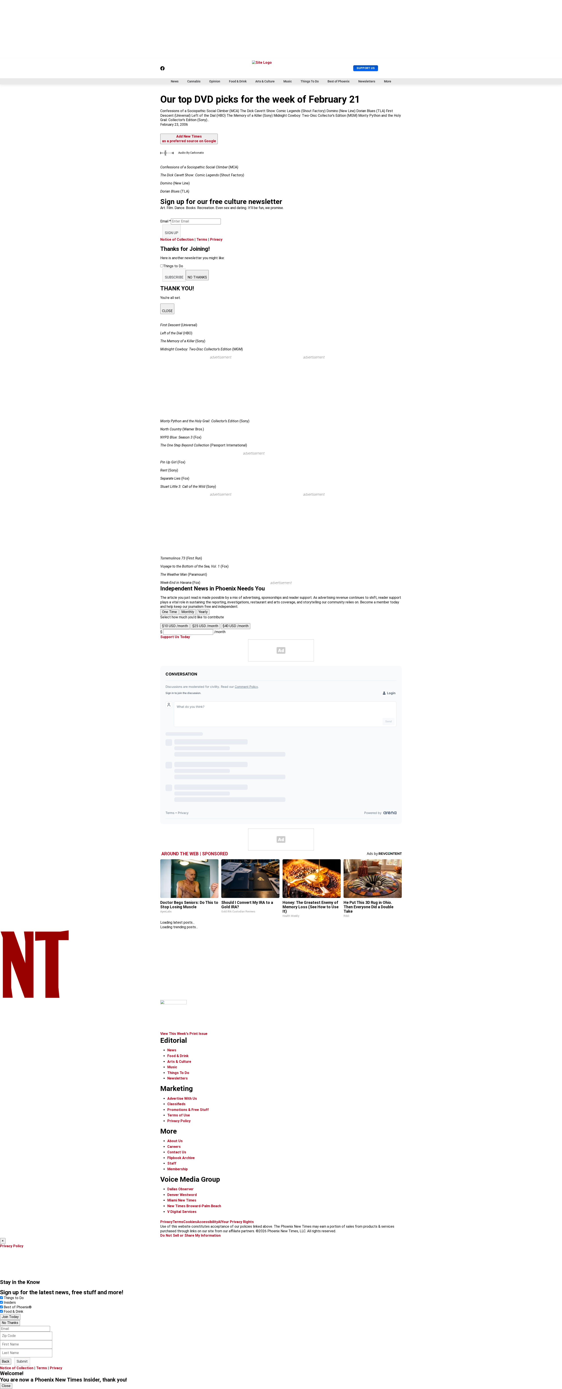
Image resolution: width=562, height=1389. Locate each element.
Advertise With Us (182, 1098)
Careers (174, 1147)
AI (219, 1222)
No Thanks (10, 1323)
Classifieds (176, 1104)
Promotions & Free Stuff (188, 1110)
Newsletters (366, 81)
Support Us (366, 68)
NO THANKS (197, 277)
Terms (201, 239)
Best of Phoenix (338, 81)
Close (6, 1386)
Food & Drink (238, 81)
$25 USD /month (205, 626)
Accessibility (207, 1222)
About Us (175, 1141)
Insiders (10, 1302)
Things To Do (310, 81)
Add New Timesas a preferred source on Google (189, 138)
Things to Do (14, 1298)
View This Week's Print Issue (183, 1034)
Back (5, 1361)
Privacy (216, 239)
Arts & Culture (265, 81)
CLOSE (167, 311)
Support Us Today (175, 637)
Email (165, 221)
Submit (22, 1361)
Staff (171, 1163)
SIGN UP (171, 233)
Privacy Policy (179, 1121)
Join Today (10, 1317)
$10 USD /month (175, 626)
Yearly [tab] (203, 612)
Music (287, 81)
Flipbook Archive (181, 1158)
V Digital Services (181, 1212)
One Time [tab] (169, 612)
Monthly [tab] (187, 612)
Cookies (190, 1222)
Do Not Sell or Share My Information (190, 1235)
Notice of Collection (177, 239)
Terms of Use (178, 1115)
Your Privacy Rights (237, 1222)
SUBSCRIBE (174, 277)
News (174, 81)
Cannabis (193, 81)
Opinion (214, 81)
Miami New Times (181, 1200)
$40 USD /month (236, 626)
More (387, 81)
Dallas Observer (180, 1189)
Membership (177, 1169)
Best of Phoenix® (18, 1307)
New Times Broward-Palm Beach (194, 1206)
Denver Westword (182, 1195)
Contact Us (176, 1152)
